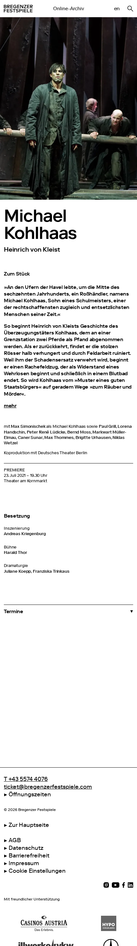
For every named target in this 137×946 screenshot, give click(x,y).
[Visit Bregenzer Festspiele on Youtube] (115, 885)
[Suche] (130, 8)
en (117, 8)
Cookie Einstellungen (37, 870)
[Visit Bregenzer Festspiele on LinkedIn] (130, 885)
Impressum (24, 863)
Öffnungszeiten (30, 794)
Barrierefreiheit (29, 855)
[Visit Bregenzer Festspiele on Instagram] (106, 885)
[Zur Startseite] (18, 8)
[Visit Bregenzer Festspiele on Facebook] (123, 885)
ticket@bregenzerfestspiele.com (48, 786)
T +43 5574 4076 (26, 779)
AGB (15, 840)
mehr (10, 406)
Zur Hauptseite (29, 824)
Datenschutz (26, 847)
